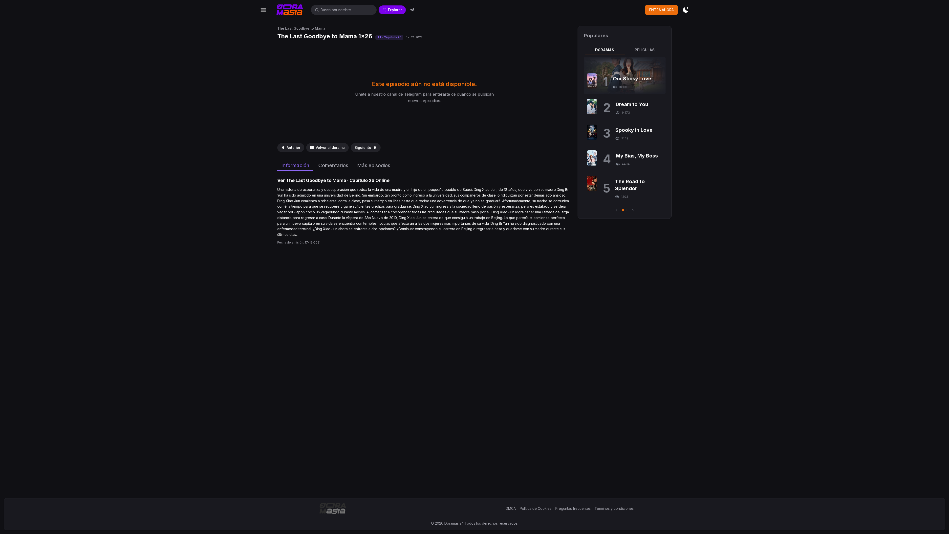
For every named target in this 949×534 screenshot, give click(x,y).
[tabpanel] (625, 135)
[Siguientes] (632, 210)
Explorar (395, 10)
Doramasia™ (454, 523)
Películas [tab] (645, 50)
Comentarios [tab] (333, 165)
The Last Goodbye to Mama (301, 28)
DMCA (511, 508)
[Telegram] (412, 10)
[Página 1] (623, 210)
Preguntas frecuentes (573, 508)
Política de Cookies (535, 508)
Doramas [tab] (604, 50)
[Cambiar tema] (686, 10)
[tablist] (625, 50)
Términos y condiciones (614, 508)
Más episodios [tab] (373, 165)
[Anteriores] (616, 210)
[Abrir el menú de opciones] (263, 10)
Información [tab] (295, 165)
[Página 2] (626, 210)
